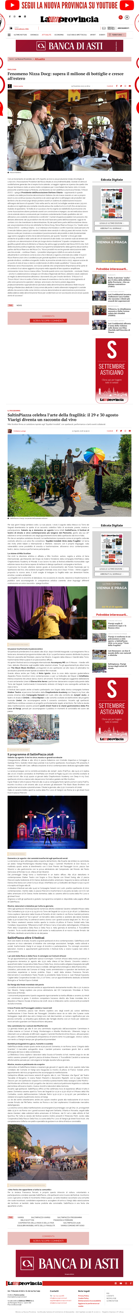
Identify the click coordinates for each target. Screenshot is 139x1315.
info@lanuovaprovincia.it (58, 1298)
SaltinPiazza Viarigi (40, 1217)
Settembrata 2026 (22, 29)
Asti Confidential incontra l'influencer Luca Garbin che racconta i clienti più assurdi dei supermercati (119, 297)
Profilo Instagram (16, 16)
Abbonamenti (123, 28)
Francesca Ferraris (63, 1220)
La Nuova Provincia (23, 59)
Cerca (121, 17)
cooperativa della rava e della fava (36, 1223)
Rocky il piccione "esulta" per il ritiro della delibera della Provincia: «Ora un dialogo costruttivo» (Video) (119, 282)
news (19, 305)
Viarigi (21, 1217)
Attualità (40, 59)
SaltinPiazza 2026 (71, 1223)
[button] (127, 18)
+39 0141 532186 (58, 1296)
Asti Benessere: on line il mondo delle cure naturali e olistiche (119, 653)
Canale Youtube (21, 16)
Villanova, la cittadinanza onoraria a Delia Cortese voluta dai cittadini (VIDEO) (119, 312)
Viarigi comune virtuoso (72, 1226)
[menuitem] (20, 35)
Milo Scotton (27, 1220)
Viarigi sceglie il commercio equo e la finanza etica (117, 625)
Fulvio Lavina (18, 86)
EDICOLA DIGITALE (111, 28)
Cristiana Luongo (20, 431)
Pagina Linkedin (26, 16)
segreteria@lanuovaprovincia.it (60, 1300)
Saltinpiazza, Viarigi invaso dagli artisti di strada (117, 666)
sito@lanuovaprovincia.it (58, 1303)
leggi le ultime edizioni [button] (111, 223)
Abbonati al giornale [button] (111, 228)
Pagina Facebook (11, 16)
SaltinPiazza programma (69, 1217)
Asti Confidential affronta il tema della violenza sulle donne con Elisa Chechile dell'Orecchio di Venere (119, 327)
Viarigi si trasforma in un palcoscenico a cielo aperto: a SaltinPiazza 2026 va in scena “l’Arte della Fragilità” (119, 640)
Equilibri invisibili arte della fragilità (36, 1226)
